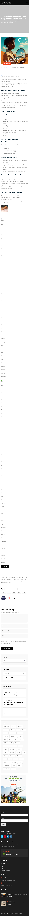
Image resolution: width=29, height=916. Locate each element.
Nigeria (5, 749)
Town (15, 759)
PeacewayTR (13, 67)
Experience (13, 736)
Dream (19, 733)
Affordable (6, 726)
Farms (20, 736)
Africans (20, 726)
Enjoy (4, 592)
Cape (23, 729)
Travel (21, 759)
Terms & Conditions (5, 870)
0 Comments (21, 67)
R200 (5, 752)
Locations (14, 746)
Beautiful (6, 729)
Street (5, 755)
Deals (5, 733)
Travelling (6, 762)
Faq (2, 866)
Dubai (14, 589)
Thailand (19, 755)
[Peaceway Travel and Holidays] (6, 2)
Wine (19, 765)
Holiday (16, 742)
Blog (18, 729)
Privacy (2, 868)
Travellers (3, 541)
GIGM (5, 742)
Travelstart (14, 762)
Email (2, 812)
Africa (13, 726)
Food (10, 739)
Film (5, 739)
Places (19, 749)
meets (20, 746)
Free (14, 592)
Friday (21, 739)
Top (10, 759)
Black (12, 729)
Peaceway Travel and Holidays (14, 910)
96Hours (8, 589)
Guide (11, 742)
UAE (19, 592)
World (13, 768)
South (18, 752)
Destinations (12, 733)
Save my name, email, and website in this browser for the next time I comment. (13, 642)
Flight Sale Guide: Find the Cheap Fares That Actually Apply (13, 694)
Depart (2, 220)
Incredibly (6, 746)
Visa (24, 592)
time (5, 759)
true (20, 762)
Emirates (21, 589)
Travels (5, 673)
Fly (9, 592)
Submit (3, 824)
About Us (3, 863)
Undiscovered (7, 765)
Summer (12, 755)
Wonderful (6, 768)
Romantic (12, 752)
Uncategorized (7, 63)
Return (2, 381)
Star (24, 752)
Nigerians (12, 749)
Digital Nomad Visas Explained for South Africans (13, 703)
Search (5, 566)
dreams (6, 736)
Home (2, 20)
